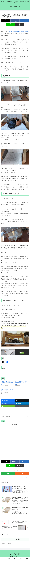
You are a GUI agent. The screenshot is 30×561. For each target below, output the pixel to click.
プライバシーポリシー (15, 556)
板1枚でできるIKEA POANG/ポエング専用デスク (7, 383)
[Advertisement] (15, 440)
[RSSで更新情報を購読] (22, 473)
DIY (3, 421)
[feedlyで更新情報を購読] (8, 473)
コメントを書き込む (15, 539)
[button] (19, 24)
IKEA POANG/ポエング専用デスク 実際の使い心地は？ (21, 383)
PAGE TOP (28, 543)
